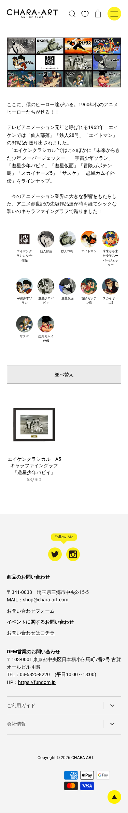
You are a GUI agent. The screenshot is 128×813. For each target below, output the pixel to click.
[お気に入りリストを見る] (85, 13)
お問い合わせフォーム (31, 611)
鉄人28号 (67, 251)
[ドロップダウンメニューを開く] (112, 705)
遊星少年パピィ (46, 301)
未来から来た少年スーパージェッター (110, 258)
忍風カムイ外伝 (46, 338)
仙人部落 (46, 251)
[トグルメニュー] (114, 13)
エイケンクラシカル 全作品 (24, 255)
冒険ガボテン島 (89, 301)
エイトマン (89, 251)
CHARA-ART (82, 757)
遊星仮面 (67, 298)
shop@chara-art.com (45, 599)
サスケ (24, 336)
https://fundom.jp (37, 682)
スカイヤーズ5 (110, 301)
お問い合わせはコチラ (31, 633)
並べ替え (64, 374)
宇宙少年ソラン (24, 301)
